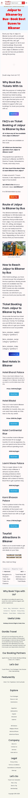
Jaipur (15, 6)
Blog (9, 631)
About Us (22, 631)
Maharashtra (14, 734)
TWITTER (18, 580)
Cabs (19, 646)
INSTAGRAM (10, 580)
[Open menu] (26, 3)
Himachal (14, 740)
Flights (16, 646)
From (4, 61)
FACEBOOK (10, 578)
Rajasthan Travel (17, 592)
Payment (13, 634)
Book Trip (14, 220)
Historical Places (14, 755)
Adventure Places (14, 757)
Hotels (11, 646)
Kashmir (14, 743)
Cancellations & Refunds (14, 791)
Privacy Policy (20, 634)
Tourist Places (5, 692)
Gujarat (14, 737)
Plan (10, 694)
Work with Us (14, 776)
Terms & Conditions (14, 788)
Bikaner (6, 6)
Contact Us (14, 377)
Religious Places (14, 752)
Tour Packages (14, 692)
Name (5, 75)
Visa (23, 646)
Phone (5, 80)
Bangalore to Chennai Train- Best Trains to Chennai (7, 601)
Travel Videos (12, 636)
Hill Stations (14, 749)
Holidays (5, 646)
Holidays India (21, 636)
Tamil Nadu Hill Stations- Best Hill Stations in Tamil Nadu (20, 599)
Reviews (5, 636)
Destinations (15, 631)
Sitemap (14, 793)
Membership (16, 694)
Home (5, 631)
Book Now (14, 137)
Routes (24, 692)
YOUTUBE (18, 578)
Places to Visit (14, 722)
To (3, 66)
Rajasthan (20, 6)
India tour (6, 592)
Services (14, 773)
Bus (10, 6)
